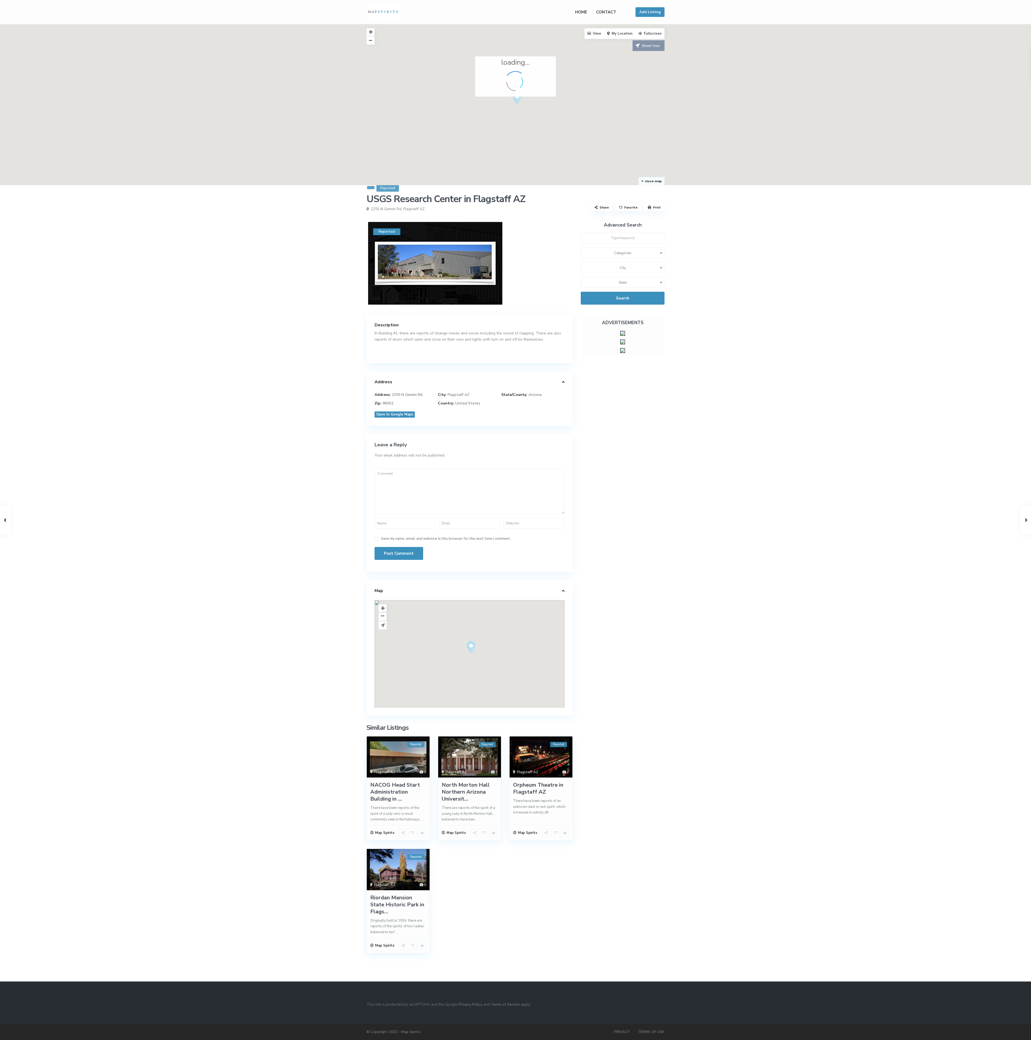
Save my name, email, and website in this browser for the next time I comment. (446, 539)
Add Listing (650, 11)
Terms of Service (505, 1004)
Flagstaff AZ (414, 208)
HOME (581, 12)
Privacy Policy (470, 1004)
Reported (387, 188)
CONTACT (606, 12)
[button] (517, 98)
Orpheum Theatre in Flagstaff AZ (538, 788)
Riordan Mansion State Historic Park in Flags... (397, 904)
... (422, 819)
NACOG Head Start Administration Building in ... (395, 791)
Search (622, 298)
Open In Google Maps (394, 414)
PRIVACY (622, 1031)
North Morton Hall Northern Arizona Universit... (466, 791)
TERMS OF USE (651, 1031)
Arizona (535, 394)
